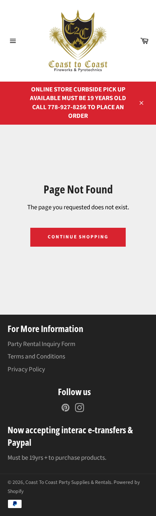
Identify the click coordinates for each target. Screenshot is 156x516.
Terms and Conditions (36, 356)
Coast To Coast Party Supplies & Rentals (68, 482)
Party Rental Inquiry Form (41, 344)
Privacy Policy (26, 369)
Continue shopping (78, 236)
